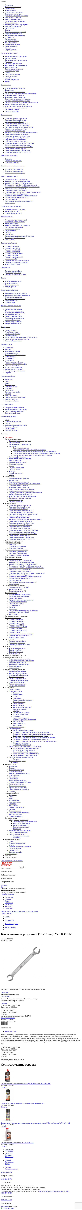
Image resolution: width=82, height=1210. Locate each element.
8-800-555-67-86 (6, 1172)
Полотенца (8, 388)
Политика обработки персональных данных (54, 1191)
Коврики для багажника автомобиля (17, 295)
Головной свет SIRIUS (12, 250)
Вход (3, 894)
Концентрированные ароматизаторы (17, 145)
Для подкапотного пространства (16, 60)
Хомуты (15, 762)
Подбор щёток (10, 203)
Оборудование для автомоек (14, 407)
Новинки (8, 48)
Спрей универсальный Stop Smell (16, 134)
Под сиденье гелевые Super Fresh (16, 141)
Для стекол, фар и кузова (13, 63)
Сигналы (8, 232)
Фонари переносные (12, 285)
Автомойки (17, 829)
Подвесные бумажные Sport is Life (16, 138)
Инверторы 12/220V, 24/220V (15, 209)
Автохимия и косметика (13, 7)
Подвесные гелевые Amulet (14, 122)
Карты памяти (9, 239)
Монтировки (17, 725)
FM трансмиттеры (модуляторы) (16, 220)
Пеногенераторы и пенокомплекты (25, 821)
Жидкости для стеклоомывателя (16, 65)
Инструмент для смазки (21, 743)
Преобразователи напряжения (15, 21)
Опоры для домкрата (12, 162)
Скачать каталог (6, 913)
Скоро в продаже (10, 50)
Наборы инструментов (12, 334)
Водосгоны (8, 379)
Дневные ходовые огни (13, 273)
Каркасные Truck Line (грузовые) (16, 194)
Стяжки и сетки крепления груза (16, 364)
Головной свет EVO (11, 255)
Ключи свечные (18, 705)
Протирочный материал (21, 836)
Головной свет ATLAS (12, 248)
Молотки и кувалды (19, 709)
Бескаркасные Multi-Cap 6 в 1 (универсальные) (21, 185)
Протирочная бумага (12, 401)
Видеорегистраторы (11, 223)
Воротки (16, 693)
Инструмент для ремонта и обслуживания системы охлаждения (34, 741)
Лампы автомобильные (13, 26)
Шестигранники (18, 721)
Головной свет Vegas (12, 246)
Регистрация (9, 894)
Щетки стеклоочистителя (13, 19)
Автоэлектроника (11, 23)
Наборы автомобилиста (13, 323)
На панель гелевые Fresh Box (15, 131)
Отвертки (16, 711)
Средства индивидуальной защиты (17, 339)
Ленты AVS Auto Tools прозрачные (25, 755)
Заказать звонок (6, 911)
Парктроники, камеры (12, 229)
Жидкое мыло (9, 90)
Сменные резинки (11, 199)
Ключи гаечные (18, 703)
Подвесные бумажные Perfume (15, 140)
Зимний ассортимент (12, 80)
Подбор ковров (10, 302)
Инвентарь (16, 838)
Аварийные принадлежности (15, 35)
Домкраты (8, 159)
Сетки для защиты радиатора (15, 371)
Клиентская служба (18, 911)
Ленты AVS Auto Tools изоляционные (26, 754)
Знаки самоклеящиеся (12, 351)
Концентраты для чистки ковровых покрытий (20, 93)
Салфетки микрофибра (12, 392)
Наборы (7, 81)
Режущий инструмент (20, 714)
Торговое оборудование (13, 421)
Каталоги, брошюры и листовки (16, 425)
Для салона (8, 62)
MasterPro (8, 78)
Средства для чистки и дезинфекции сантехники (21, 102)
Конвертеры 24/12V (11, 211)
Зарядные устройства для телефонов (17, 225)
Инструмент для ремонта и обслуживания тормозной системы (34, 737)
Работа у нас (9, 1157)
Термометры (9, 234)
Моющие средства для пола (14, 95)
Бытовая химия (10, 8)
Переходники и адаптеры (21, 712)
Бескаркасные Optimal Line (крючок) (17, 181)
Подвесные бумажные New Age (15, 120)
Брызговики (9, 348)
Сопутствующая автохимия (14, 411)
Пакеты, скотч (9, 429)
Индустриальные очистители (15, 92)
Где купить (8, 904)
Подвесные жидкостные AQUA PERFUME (19, 143)
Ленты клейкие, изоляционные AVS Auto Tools (21, 337)
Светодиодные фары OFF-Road (15, 274)
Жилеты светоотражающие (14, 311)
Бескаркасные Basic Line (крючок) (16, 179)
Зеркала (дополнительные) (14, 369)
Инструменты (9, 37)
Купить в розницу (32, 911)
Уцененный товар (11, 46)
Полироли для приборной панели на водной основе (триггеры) (34, 451)
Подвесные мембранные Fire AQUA (17, 123)
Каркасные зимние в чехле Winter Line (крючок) (21, 196)
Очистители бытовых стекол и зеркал (17, 99)
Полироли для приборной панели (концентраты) (29, 450)
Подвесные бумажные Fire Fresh (16, 118)
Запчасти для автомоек (20, 825)
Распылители (9, 390)
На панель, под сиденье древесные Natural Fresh (21, 132)
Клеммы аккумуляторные (13, 321)
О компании (9, 897)
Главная (7, 917)
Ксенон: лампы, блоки (12, 264)
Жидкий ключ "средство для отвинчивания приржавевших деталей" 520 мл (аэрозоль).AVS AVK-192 (35, 1123)
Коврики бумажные (11, 300)
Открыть (4, 1087)
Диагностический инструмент (23, 730)
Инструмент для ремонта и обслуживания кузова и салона (33, 734)
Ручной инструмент (11, 332)
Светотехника (9, 28)
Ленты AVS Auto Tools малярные (24, 750)
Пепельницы (9, 360)
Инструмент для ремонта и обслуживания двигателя (31, 732)
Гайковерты (17, 698)
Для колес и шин (10, 58)
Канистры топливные (12, 314)
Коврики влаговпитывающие (15, 299)
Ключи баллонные (19, 702)
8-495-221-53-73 (6, 1179)
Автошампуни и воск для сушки (16, 56)
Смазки (7, 72)
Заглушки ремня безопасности (15, 355)
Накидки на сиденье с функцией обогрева (19, 236)
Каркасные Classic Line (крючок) (16, 188)
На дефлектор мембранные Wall (15, 129)
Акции (7, 901)
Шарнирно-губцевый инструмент (24, 720)
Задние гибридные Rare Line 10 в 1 (17, 197)
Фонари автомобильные (13, 281)
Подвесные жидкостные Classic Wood (17, 136)
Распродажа (9, 5)
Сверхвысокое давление (21, 827)
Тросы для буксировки (12, 320)
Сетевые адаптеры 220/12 (13, 213)
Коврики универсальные (13, 297)
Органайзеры (9, 358)
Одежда (7, 423)
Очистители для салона (21, 448)
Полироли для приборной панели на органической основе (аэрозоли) (36, 453)
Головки (15, 696)
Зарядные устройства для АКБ (15, 32)
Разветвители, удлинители (14, 12)
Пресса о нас (9, 1162)
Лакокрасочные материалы (14, 69)
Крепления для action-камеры (15, 238)
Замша (7, 383)
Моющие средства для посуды (15, 97)
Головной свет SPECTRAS (14, 253)
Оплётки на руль (10, 356)
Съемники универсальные (22, 745)
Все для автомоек (11, 42)
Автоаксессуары (10, 39)
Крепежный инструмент (13, 341)
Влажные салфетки (11, 399)
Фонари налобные (11, 283)
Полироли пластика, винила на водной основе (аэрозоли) (32, 455)
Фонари (7, 30)
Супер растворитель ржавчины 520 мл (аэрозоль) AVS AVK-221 (22, 1103)
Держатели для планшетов (14, 171)
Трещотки (16, 716)
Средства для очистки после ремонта (17, 101)
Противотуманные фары (13, 271)
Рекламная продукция (12, 44)
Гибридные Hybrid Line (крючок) (16, 190)
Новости (8, 899)
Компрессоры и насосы (13, 17)
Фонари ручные (10, 287)
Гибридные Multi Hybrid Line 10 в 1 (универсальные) (23, 192)
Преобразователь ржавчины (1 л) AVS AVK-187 (17, 1143)
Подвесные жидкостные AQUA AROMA (19, 147)
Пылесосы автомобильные (14, 227)
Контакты (8, 906)
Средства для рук (11, 76)
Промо (7, 420)
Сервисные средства (12, 71)
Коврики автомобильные (13, 33)
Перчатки (16, 759)
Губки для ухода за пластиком (15, 397)
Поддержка (8, 908)
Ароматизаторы (10, 10)
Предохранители (10, 231)
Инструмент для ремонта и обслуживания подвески (30, 736)
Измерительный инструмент (22, 700)
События (8, 1167)
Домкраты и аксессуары (13, 14)
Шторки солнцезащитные (13, 367)
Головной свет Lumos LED (14, 257)
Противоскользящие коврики (15, 173)
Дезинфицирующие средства (15, 88)
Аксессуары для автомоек (21, 823)
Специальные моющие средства (16, 108)
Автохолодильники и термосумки (16, 25)
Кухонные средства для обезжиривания (18, 106)
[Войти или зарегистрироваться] (1, 894)
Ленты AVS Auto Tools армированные (26, 748)
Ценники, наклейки (11, 430)
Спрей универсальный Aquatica (15, 148)
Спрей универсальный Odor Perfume (17, 150)
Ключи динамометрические (22, 707)
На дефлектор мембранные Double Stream (19, 127)
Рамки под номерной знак (14, 362)
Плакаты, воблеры (11, 427)
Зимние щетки (10, 385)
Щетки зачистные (19, 723)
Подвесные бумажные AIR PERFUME (18, 152)
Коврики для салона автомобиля (16, 293)
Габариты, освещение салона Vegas (17, 261)
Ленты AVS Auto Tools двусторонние (25, 752)
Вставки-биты (17, 695)
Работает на (5, 1206)
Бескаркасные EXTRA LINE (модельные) (19, 183)
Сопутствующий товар (12, 413)
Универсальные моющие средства (16, 104)
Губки (7, 381)
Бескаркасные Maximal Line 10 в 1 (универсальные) (22, 187)
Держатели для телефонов (14, 169)
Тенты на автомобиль (12, 365)
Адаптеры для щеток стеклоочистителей (18, 201)
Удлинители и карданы (21, 718)
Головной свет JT (11, 259)
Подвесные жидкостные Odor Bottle (17, 125)
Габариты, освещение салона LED (16, 262)
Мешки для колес (11, 386)
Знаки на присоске (11, 353)
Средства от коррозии (12, 74)
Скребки (8, 394)
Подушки (8, 373)
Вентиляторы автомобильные (15, 222)
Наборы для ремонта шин (13, 316)
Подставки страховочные (13, 161)
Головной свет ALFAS (12, 252)
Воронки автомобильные (13, 309)
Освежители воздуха (12, 110)
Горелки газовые (10, 330)
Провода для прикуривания (14, 318)
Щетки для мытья (11, 395)
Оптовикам (9, 903)
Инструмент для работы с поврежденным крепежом (30, 739)
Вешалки (8, 349)
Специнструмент (10, 335)
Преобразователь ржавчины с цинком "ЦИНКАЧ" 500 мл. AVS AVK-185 (25, 1084)
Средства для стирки (12, 111)
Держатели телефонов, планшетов (16, 16)
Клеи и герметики (11, 67)
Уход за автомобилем (12, 41)
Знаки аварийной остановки (14, 313)
